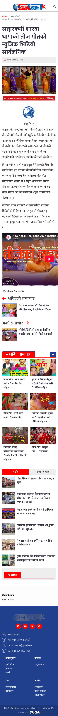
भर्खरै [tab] (15, 472)
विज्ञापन (9, 669)
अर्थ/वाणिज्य (40, 665)
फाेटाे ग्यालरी (40, 695)
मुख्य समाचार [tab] (43, 472)
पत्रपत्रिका (9, 691)
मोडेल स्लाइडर (40, 691)
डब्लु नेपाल (29, 124)
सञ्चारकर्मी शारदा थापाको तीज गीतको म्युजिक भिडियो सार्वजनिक (24, 40)
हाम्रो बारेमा (10, 665)
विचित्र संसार (11, 687)
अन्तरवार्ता (39, 687)
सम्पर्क (8, 672)
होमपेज (4, 16)
